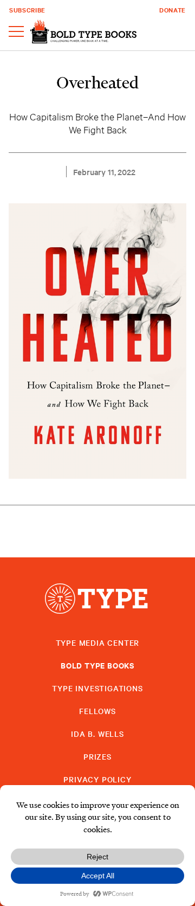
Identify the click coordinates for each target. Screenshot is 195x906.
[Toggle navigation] (16, 32)
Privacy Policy (97, 779)
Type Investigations (97, 688)
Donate (172, 9)
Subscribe (27, 9)
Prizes (97, 756)
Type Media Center (98, 642)
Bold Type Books (97, 665)
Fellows (97, 710)
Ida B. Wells (97, 733)
